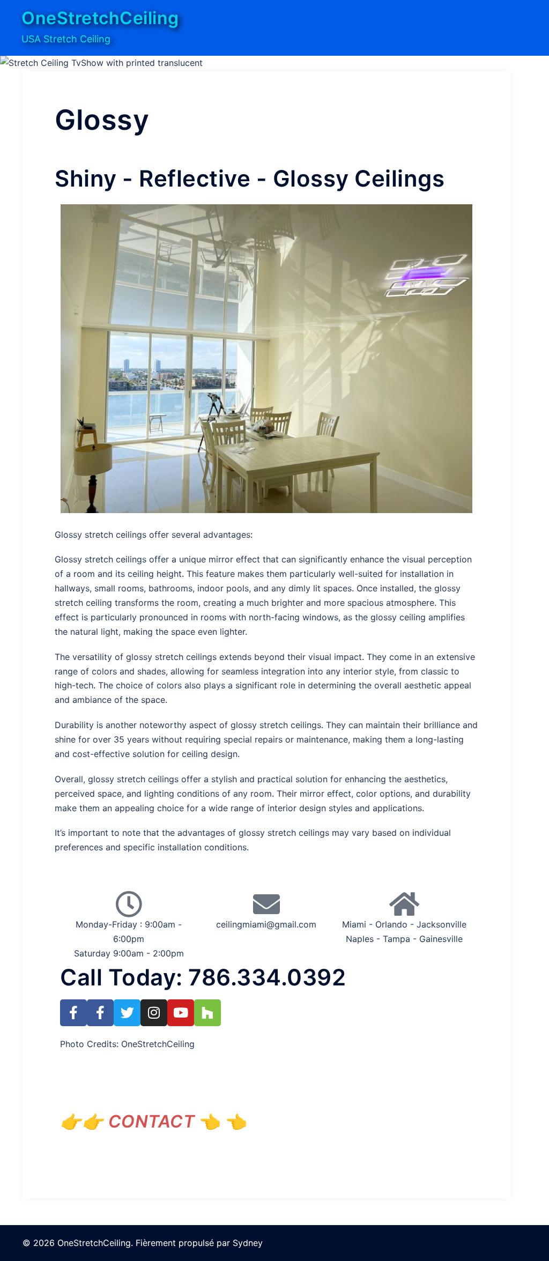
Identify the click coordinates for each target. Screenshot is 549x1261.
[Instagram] (153, 1012)
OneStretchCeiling (100, 18)
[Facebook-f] (73, 1012)
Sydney (248, 1242)
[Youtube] (180, 1012)
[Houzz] (207, 1012)
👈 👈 (165, 1121)
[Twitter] (127, 1012)
